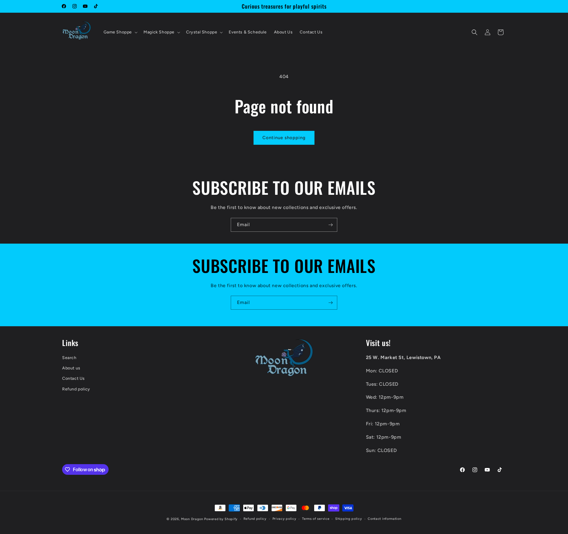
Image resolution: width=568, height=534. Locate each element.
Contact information (384, 519)
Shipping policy (348, 519)
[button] (120, 32)
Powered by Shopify (221, 519)
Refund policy (76, 389)
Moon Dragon (192, 519)
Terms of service (315, 519)
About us (71, 368)
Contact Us (73, 378)
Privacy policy (284, 519)
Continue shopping (284, 137)
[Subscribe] (330, 225)
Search (69, 357)
